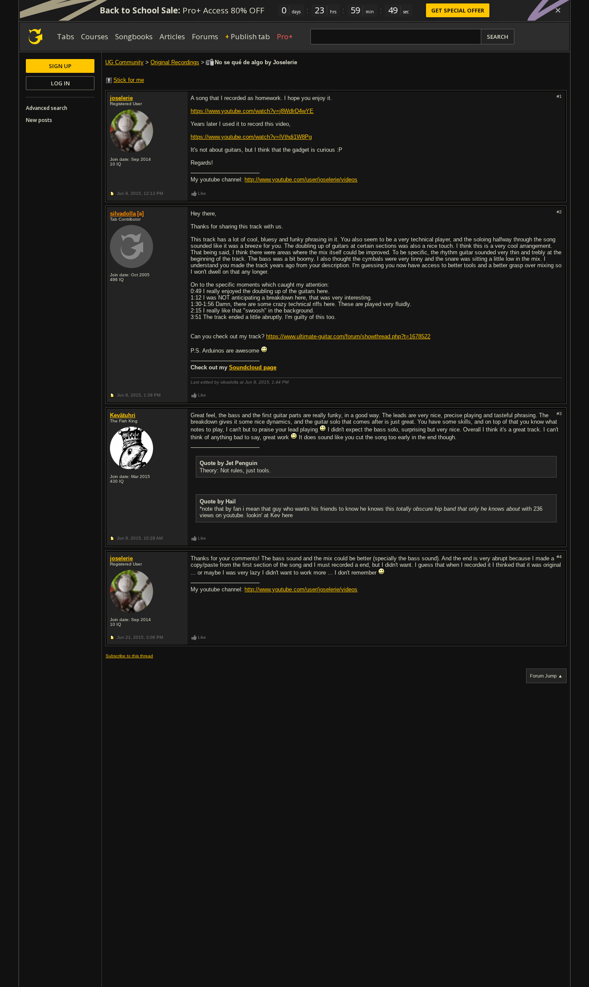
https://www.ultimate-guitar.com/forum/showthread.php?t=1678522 (348, 336)
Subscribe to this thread (129, 655)
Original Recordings (174, 62)
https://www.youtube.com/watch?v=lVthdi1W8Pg (251, 137)
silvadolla (123, 213)
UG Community (124, 62)
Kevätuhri (122, 415)
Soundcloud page (252, 367)
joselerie (121, 98)
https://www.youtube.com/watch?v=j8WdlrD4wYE (252, 111)
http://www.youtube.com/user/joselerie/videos (300, 179)
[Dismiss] (558, 10)
